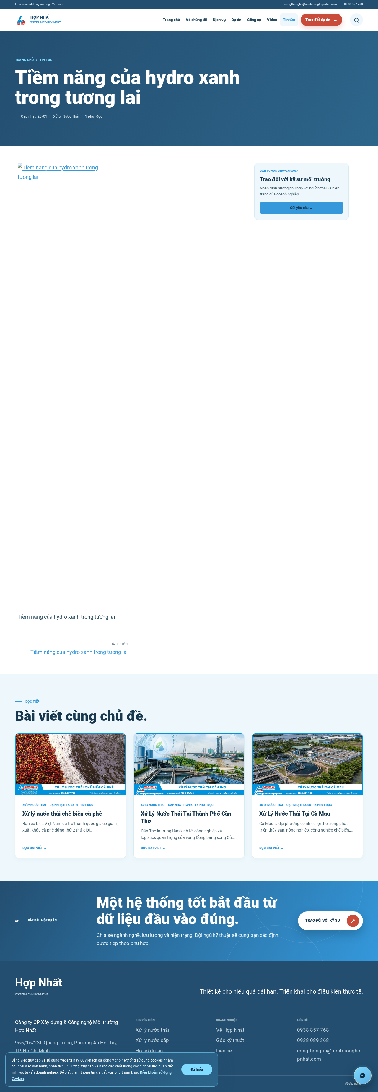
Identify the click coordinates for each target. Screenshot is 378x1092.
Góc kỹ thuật (230, 1040)
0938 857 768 (353, 4)
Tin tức (289, 19)
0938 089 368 (313, 1040)
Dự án (236, 19)
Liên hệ (224, 1051)
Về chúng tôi (196, 19)
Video (272, 19)
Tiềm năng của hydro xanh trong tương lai (79, 652)
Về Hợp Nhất (230, 1030)
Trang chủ (171, 19)
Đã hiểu (197, 1069)
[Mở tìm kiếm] (356, 19)
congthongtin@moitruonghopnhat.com (310, 4)
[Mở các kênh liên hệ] (363, 1075)
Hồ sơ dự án (149, 1051)
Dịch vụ (219, 19)
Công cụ (254, 19)
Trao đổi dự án (317, 19)
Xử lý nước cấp (152, 1040)
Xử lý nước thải (152, 1030)
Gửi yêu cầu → (301, 208)
